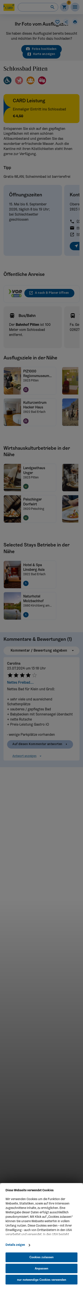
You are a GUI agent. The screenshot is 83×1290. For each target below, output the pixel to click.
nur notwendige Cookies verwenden (41, 1279)
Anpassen (41, 1268)
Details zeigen (15, 1245)
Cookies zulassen (41, 1257)
